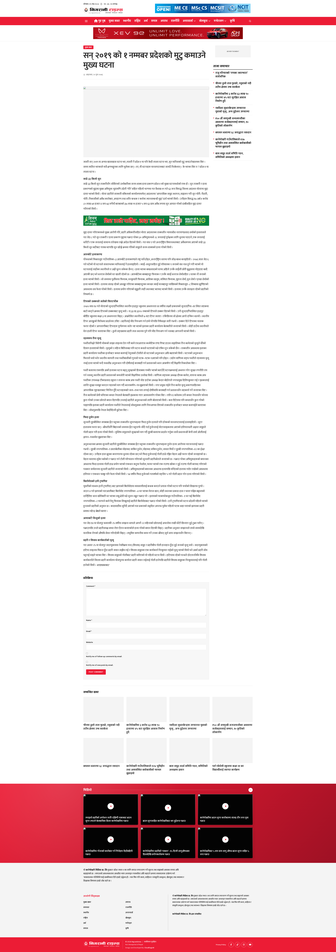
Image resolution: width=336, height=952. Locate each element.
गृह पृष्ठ (101, 21)
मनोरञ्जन (218, 21)
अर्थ (146, 21)
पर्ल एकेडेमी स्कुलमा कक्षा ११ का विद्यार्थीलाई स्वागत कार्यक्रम (228, 768)
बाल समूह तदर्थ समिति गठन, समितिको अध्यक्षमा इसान (229, 155)
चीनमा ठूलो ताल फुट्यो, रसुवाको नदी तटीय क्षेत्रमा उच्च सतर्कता (233, 85)
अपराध (164, 21)
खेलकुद (203, 21)
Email (89, 631)
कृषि (232, 21)
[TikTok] (237, 944)
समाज (154, 21)
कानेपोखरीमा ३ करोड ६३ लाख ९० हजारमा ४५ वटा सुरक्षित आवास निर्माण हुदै (231, 97)
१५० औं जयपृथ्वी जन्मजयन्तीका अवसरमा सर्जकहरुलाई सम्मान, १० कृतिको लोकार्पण (231, 122)
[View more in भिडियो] (250, 790)
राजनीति (175, 21)
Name (89, 620)
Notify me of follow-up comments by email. (104, 656)
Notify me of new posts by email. (99, 665)
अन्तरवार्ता (188, 21)
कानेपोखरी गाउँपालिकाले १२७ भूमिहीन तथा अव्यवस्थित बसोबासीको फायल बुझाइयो (233, 143)
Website (89, 642)
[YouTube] (250, 944)
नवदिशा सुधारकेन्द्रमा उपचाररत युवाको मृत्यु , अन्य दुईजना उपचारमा (232, 110)
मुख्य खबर (114, 21)
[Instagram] (243, 944)
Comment (90, 586)
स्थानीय (127, 21)
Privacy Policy (221, 944)
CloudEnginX (149, 947)
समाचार (86, 907)
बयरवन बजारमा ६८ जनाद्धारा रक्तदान (233, 133)
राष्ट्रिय (137, 21)
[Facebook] (231, 944)
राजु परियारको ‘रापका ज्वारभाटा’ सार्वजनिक (231, 74)
